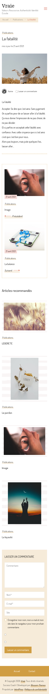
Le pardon (7, 412)
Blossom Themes (38, 685)
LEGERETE (7, 343)
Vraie (8, 6)
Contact (32, 671)
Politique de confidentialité (35, 689)
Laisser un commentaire (27, 91)
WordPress (18, 689)
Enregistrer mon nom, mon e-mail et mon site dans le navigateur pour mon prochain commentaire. (26, 624)
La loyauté (7, 537)
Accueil (17, 671)
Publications (7, 32)
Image (5, 468)
